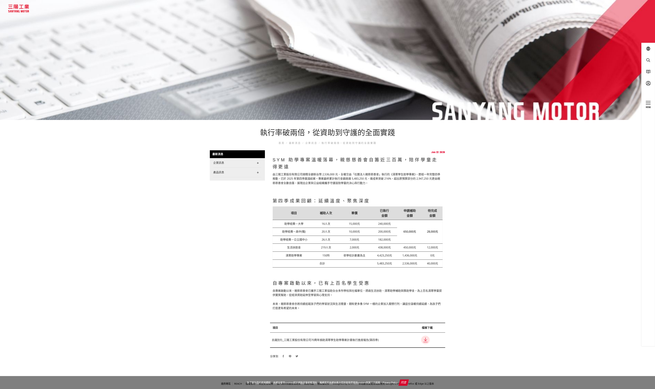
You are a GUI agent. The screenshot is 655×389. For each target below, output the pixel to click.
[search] (648, 60)
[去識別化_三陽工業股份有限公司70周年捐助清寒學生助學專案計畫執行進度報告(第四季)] (432, 340)
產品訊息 (218, 172)
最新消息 (295, 142)
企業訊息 (311, 142)
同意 (404, 382)
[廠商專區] (648, 83)
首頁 (282, 142)
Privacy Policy (390, 382)
